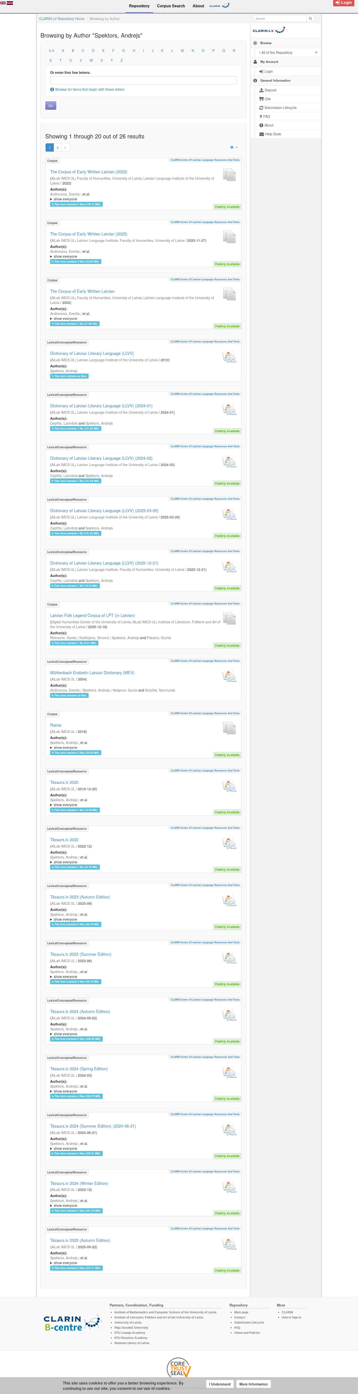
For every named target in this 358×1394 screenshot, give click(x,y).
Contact (239, 1317)
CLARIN (287, 1312)
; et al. (70, 196)
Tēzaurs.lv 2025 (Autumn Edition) (80, 1240)
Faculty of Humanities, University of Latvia (109, 178)
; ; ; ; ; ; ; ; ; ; (141, 316)
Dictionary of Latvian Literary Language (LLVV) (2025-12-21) (104, 563)
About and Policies (247, 1333)
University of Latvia (127, 1322)
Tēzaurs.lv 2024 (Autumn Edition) (80, 1011)
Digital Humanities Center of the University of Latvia (91, 621)
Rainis (55, 725)
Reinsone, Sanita (63, 637)
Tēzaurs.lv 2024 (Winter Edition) (79, 1183)
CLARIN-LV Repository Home (62, 18)
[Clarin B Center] (73, 1324)
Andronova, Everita (65, 194)
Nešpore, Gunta (125, 690)
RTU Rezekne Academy (131, 1338)
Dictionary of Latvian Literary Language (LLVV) (92, 353)
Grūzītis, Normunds (160, 690)
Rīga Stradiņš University (131, 1327)
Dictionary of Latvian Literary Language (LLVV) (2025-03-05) (104, 510)
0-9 (51, 50)
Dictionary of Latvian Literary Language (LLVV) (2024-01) (101, 406)
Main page (241, 1312)
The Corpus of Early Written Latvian (82, 291)
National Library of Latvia (131, 1343)
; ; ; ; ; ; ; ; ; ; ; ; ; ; (140, 254)
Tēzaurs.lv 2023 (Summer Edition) (81, 954)
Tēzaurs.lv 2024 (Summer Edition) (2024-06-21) (93, 1126)
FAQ (237, 1327)
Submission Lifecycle (249, 1322)
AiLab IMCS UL (63, 178)
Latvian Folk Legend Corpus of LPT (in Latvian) (92, 615)
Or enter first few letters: (70, 72)
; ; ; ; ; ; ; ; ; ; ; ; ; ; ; (137, 974)
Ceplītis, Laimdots (64, 423)
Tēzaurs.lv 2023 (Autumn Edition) (80, 897)
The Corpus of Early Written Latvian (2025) (88, 234)
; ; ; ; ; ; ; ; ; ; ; (141, 196)
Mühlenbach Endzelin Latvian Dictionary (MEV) (92, 672)
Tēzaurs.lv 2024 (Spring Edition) (79, 1069)
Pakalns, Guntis (159, 637)
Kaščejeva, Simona (94, 637)
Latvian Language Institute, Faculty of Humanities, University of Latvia (130, 240)
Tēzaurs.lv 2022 (64, 839)
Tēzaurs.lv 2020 (64, 782)
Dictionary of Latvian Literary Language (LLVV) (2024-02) (101, 458)
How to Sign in (291, 1317)
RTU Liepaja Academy (129, 1333)
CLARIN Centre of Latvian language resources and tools (205, 160)
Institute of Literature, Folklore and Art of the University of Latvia (158, 1317)
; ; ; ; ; (137, 745)
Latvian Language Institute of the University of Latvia (117, 359)
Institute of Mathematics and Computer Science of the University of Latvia (165, 1312)
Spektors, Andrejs (63, 370)
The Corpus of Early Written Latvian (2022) (88, 172)
